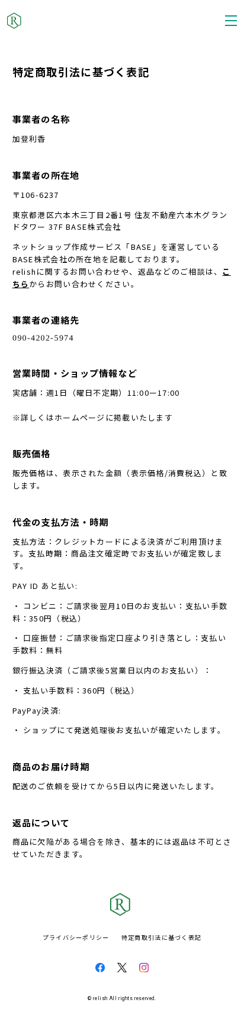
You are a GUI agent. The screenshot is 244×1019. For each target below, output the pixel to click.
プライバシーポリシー (76, 937)
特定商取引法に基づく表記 (161, 937)
